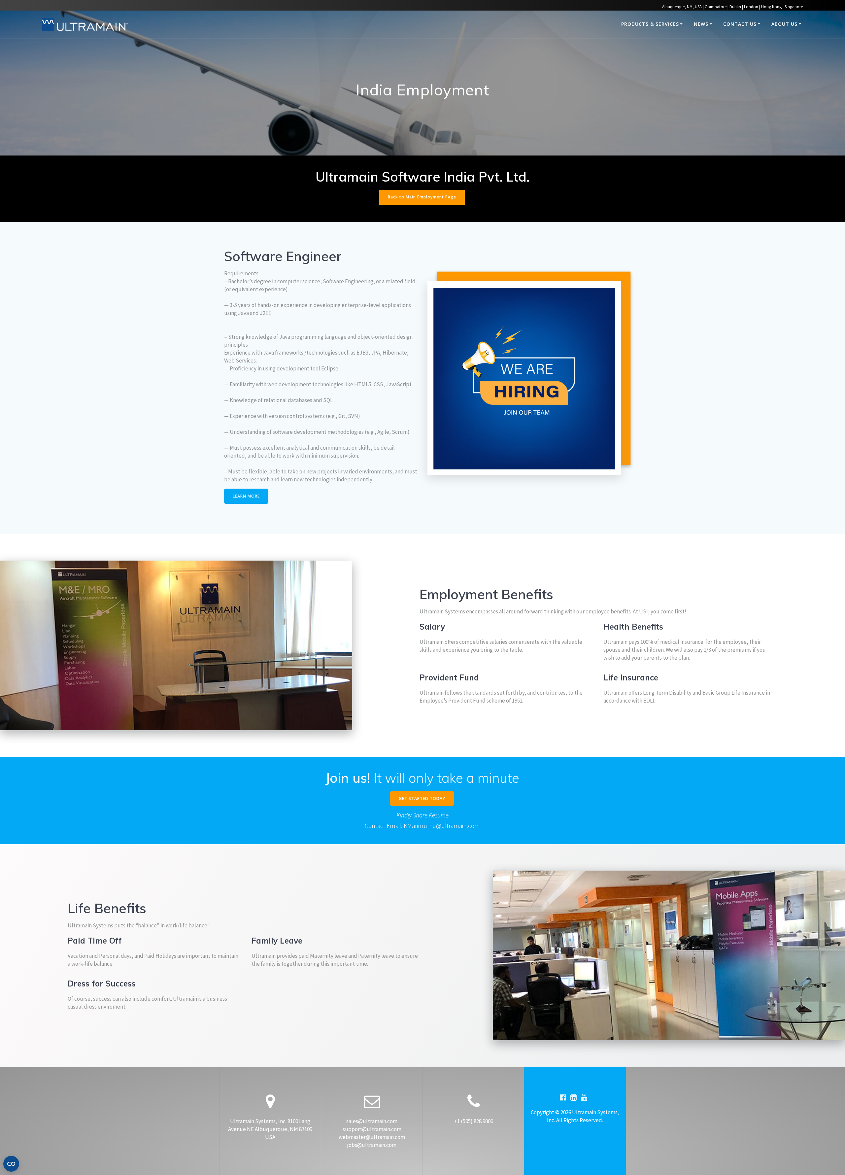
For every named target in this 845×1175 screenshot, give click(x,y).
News (701, 24)
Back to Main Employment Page (422, 197)
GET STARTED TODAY (422, 798)
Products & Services (650, 24)
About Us (784, 24)
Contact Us (740, 24)
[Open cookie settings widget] (11, 1164)
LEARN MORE (246, 496)
